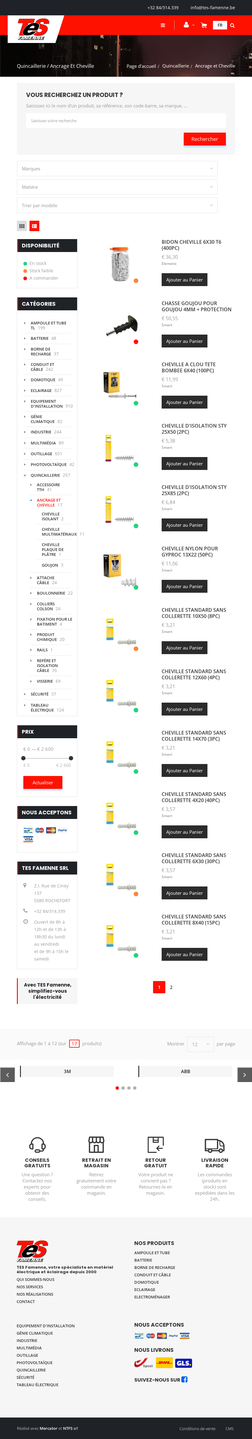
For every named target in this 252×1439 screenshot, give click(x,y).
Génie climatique (43, 419)
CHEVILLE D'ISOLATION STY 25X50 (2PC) (194, 428)
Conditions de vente (197, 1428)
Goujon (50, 565)
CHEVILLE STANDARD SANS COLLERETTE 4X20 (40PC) (194, 797)
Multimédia (43, 443)
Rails (42, 650)
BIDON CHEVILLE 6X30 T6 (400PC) (191, 245)
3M (67, 1071)
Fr (220, 25)
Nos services (30, 1287)
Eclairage (41, 390)
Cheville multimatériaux (59, 531)
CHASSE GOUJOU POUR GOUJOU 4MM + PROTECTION (197, 306)
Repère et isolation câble (47, 665)
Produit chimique (47, 637)
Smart (167, 325)
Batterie (40, 338)
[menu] (163, 25)
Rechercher (204, 139)
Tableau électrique (42, 707)
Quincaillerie (175, 66)
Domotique (43, 379)
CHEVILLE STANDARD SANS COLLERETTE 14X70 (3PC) (194, 735)
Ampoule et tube (152, 1252)
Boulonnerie (51, 593)
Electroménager (152, 1297)
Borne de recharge (41, 351)
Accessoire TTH (48, 487)
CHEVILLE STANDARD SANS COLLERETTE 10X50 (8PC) (194, 613)
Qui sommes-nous (35, 1279)
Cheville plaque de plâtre (53, 549)
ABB (185, 1071)
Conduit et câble (152, 1275)
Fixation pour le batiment (54, 621)
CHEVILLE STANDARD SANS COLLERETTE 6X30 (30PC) (194, 858)
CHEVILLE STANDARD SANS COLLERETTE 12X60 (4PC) (194, 674)
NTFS (68, 1428)
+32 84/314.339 (163, 7)
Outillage (41, 453)
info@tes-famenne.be (213, 7)
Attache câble (45, 580)
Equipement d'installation (47, 403)
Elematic (169, 263)
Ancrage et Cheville (49, 502)
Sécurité (40, 694)
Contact (26, 1301)
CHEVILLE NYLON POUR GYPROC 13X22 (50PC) (190, 551)
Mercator (48, 1428)
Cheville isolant (51, 516)
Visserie (45, 681)
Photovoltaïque (49, 464)
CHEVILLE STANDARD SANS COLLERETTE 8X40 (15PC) (194, 919)
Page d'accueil (141, 66)
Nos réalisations (35, 1294)
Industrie (41, 432)
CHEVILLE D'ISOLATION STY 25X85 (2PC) (194, 490)
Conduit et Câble (42, 367)
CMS (230, 1428)
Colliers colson (46, 606)
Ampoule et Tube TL (48, 325)
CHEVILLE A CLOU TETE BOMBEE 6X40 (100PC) (189, 367)
